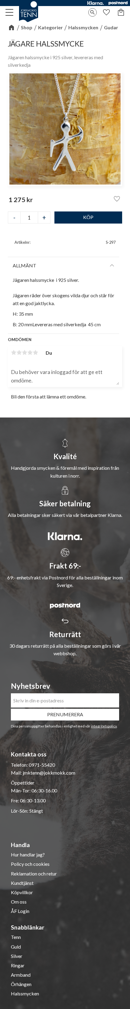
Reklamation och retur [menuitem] (34, 873)
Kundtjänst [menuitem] (22, 883)
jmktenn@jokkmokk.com (49, 772)
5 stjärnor (35, 352)
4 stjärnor (30, 352)
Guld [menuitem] (16, 946)
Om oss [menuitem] (19, 901)
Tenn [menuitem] (16, 937)
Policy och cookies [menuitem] (30, 864)
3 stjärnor (24, 352)
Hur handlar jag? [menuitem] (28, 854)
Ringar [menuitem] (17, 965)
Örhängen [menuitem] (21, 984)
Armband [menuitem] (21, 975)
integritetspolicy (104, 726)
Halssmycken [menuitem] (25, 993)
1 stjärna (13, 352)
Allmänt (24, 265)
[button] (9, 12)
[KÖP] (88, 217)
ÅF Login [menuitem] (20, 911)
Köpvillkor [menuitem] (22, 892)
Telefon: (20, 765)
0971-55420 (42, 765)
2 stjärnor (19, 352)
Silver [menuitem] (16, 956)
